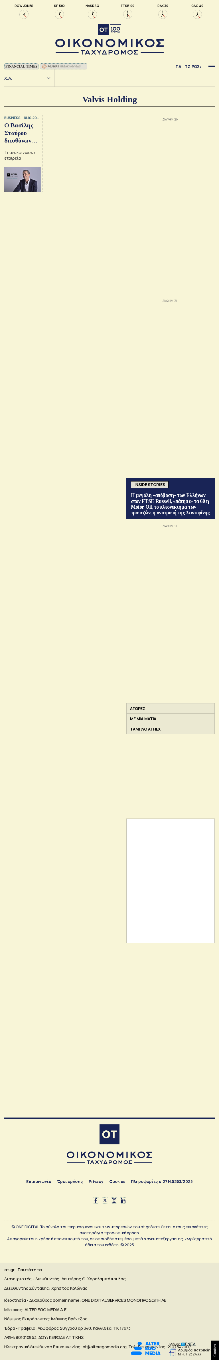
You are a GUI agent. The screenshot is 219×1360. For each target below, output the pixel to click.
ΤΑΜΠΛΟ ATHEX (145, 729)
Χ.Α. (8, 78)
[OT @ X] (105, 1200)
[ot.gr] (109, 39)
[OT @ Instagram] (114, 1200)
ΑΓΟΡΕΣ (137, 708)
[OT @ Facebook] (96, 1200)
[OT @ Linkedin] (123, 1200)
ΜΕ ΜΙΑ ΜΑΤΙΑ (143, 718)
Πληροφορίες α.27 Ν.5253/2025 (162, 1181)
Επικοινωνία (38, 1181)
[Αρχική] (109, 1135)
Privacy (96, 1181)
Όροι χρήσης (70, 1181)
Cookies (117, 1181)
